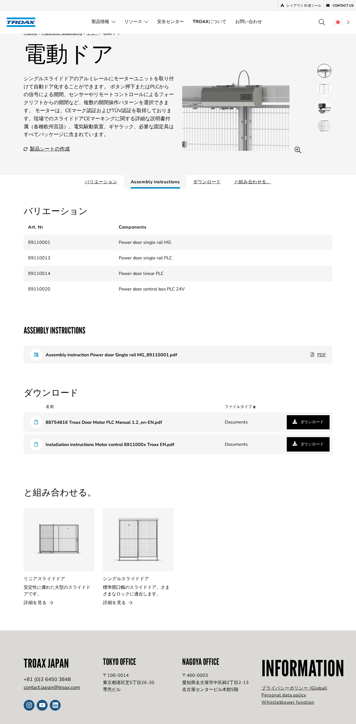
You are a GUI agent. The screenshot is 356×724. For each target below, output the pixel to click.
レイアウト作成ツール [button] (304, 5)
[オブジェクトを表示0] (324, 70)
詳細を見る (36, 603)
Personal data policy (283, 695)
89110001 (39, 242)
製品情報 (100, 22)
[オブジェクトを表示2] (324, 107)
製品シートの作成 (50, 149)
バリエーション (101, 182)
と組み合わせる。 (252, 182)
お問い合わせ (248, 22)
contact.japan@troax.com (52, 687)
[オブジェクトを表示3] (324, 125)
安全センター (170, 22)
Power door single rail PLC (145, 258)
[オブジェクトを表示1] (324, 89)
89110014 (39, 273)
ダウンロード (207, 182)
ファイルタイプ (239, 406)
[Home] (23, 22)
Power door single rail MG (145, 242)
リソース (133, 22)
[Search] (322, 22)
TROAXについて (209, 22)
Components (132, 227)
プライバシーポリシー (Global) (294, 688)
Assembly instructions (155, 182)
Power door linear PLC (141, 273)
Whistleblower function (287, 702)
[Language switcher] (341, 22)
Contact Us (343, 5)
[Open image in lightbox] (298, 150)
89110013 (39, 258)
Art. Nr (35, 227)
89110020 (39, 289)
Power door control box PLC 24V (152, 289)
